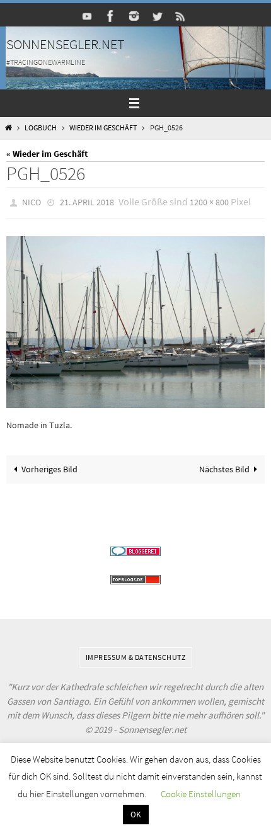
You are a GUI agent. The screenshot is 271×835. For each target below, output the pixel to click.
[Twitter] (157, 16)
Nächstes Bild (224, 466)
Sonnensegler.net (65, 44)
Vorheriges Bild (49, 466)
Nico (31, 201)
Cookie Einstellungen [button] (201, 794)
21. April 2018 (87, 201)
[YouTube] (88, 16)
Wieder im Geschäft (103, 127)
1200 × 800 (209, 201)
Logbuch (41, 127)
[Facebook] (111, 16)
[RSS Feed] (181, 16)
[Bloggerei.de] (135, 548)
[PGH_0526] (135, 319)
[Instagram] (134, 16)
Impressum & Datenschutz (136, 654)
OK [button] (135, 814)
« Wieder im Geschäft (47, 153)
